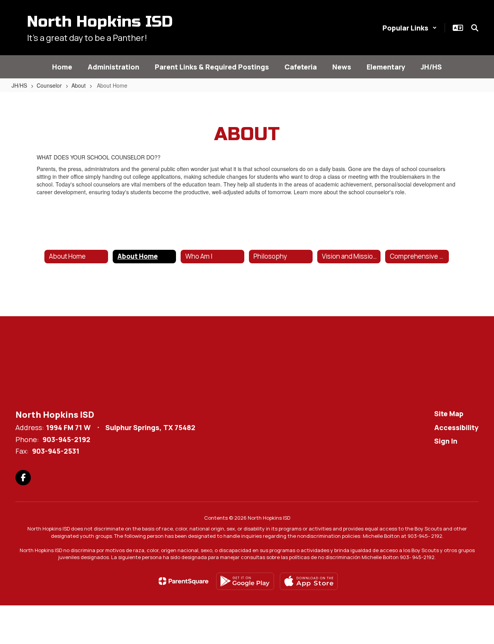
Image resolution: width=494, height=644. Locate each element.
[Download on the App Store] (309, 581)
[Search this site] (475, 28)
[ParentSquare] (183, 581)
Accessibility (456, 427)
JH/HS (19, 85)
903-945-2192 (66, 439)
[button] (409, 27)
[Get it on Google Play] (245, 581)
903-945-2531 (56, 451)
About (78, 85)
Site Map (449, 413)
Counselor (49, 85)
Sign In (445, 441)
